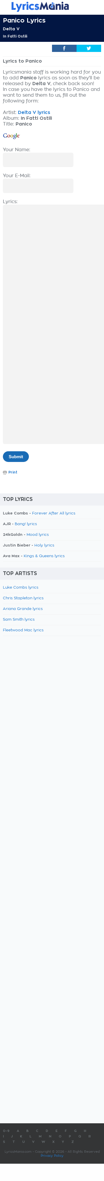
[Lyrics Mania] (52, 7)
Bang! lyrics (26, 524)
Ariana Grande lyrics (23, 609)
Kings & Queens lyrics (44, 556)
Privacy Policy (52, 1155)
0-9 (6, 1131)
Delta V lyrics (34, 112)
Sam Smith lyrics (19, 620)
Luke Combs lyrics (20, 587)
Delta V (11, 29)
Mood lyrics (38, 535)
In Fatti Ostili (15, 36)
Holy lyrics (44, 545)
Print (12, 472)
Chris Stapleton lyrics (23, 598)
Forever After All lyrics (53, 513)
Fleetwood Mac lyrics (23, 630)
